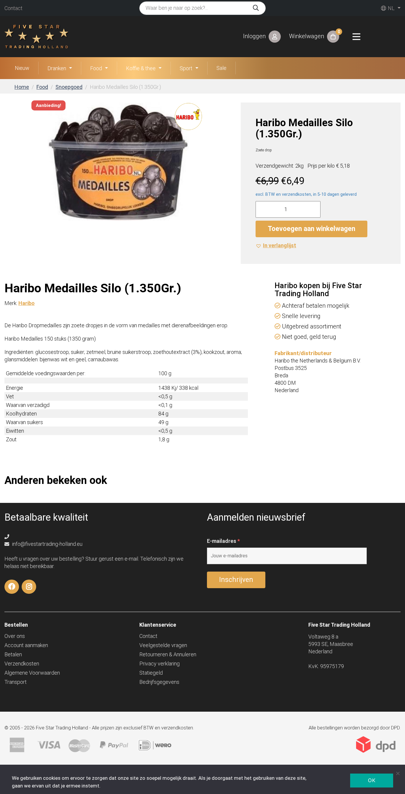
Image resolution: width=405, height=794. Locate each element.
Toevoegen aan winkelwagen (311, 229)
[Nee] (398, 773)
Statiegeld (151, 673)
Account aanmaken (26, 645)
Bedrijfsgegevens (159, 682)
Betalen (13, 654)
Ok (371, 780)
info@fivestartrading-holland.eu (46, 544)
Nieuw (22, 68)
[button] (276, 245)
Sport (186, 68)
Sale (221, 68)
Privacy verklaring (159, 663)
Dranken (56, 68)
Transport (15, 682)
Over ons (14, 636)
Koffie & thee (141, 68)
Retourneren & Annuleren (167, 654)
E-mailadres (223, 541)
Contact (13, 8)
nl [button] (391, 8)
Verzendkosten (21, 663)
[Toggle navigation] (356, 36)
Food (96, 68)
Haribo (26, 303)
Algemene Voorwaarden (32, 673)
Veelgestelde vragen (163, 645)
